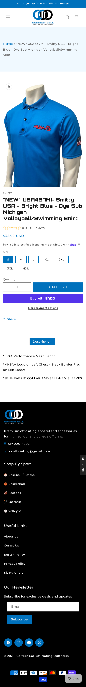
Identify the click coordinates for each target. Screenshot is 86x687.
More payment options (43, 307)
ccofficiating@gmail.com (29, 451)
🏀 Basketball (14, 484)
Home (8, 44)
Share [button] (11, 319)
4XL (26, 268)
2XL (61, 259)
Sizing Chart (13, 572)
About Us (11, 536)
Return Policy (14, 554)
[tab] (42, 341)
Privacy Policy (14, 563)
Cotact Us (11, 545)
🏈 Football (12, 493)
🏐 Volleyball (13, 511)
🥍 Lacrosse (13, 502)
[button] (8, 17)
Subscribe (19, 619)
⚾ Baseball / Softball (20, 475)
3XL (10, 268)
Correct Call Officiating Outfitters (42, 656)
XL (47, 259)
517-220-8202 (19, 444)
